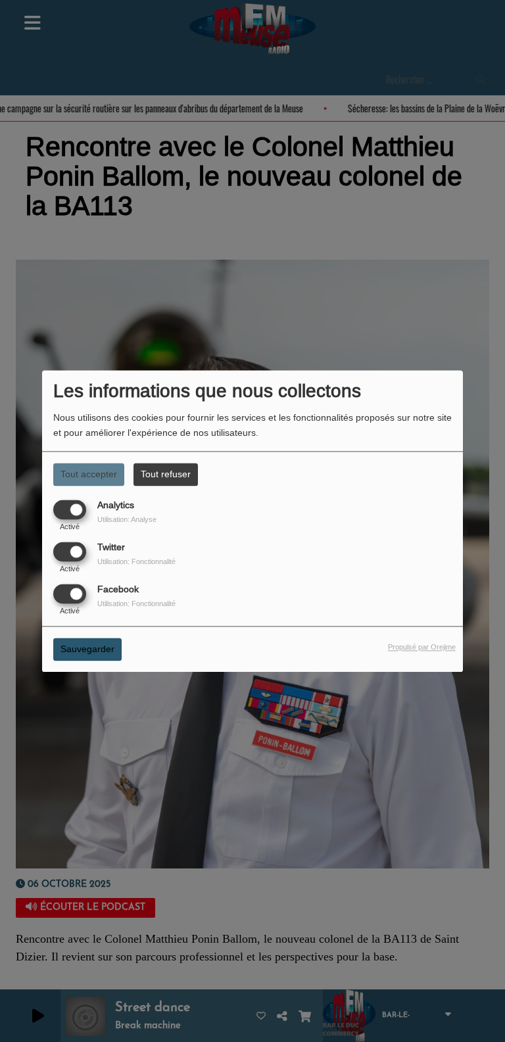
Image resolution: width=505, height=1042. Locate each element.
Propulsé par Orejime (422, 646)
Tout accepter (88, 474)
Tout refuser (166, 474)
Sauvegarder (87, 649)
